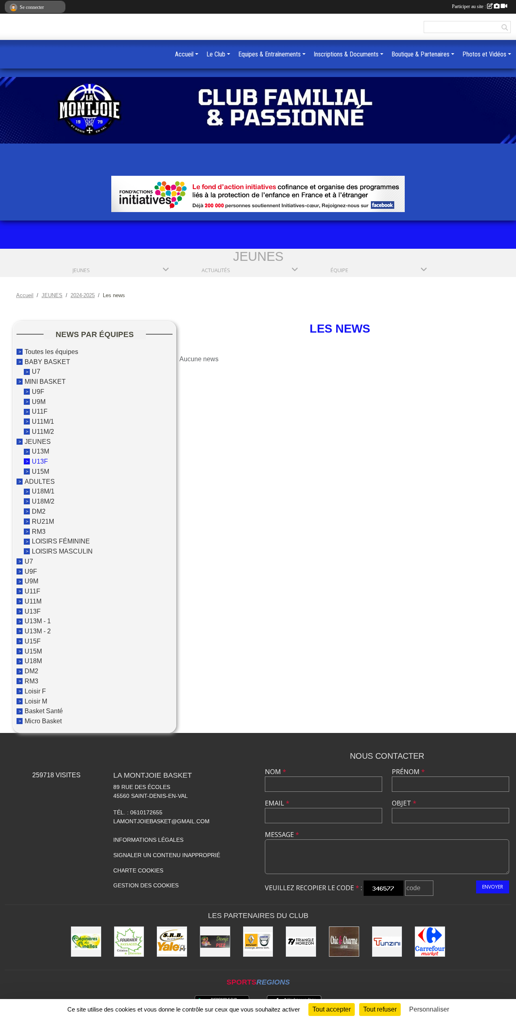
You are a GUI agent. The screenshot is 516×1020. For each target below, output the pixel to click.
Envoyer (492, 886)
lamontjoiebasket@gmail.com (161, 821)
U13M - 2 (38, 631)
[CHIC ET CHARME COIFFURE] (344, 941)
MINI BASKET (45, 381)
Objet (404, 803)
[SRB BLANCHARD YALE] (172, 941)
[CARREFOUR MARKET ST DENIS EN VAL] (430, 941)
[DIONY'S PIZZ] (215, 941)
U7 (36, 371)
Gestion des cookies (146, 885)
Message (282, 834)
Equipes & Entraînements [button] (269, 54)
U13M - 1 (38, 621)
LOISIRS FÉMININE (61, 541)
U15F (33, 641)
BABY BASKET (47, 361)
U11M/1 (43, 421)
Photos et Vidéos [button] (484, 54)
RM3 (39, 531)
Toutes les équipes (51, 351)
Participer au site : (469, 6)
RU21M (43, 521)
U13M (40, 451)
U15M (40, 471)
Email (277, 803)
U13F (40, 461)
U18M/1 (43, 491)
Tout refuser (380, 1009)
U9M (39, 401)
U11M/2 (43, 431)
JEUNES (38, 441)
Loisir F (35, 691)
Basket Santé (44, 711)
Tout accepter (331, 1009)
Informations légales (148, 840)
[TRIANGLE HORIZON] (301, 941)
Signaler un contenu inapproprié (166, 855)
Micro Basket (43, 721)
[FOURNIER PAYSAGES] (129, 941)
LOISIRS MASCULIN (62, 551)
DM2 (39, 511)
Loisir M (36, 700)
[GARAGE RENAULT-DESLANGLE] (258, 941)
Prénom (408, 771)
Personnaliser (429, 1009)
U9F (38, 391)
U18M (33, 661)
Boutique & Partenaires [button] (420, 54)
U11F (40, 411)
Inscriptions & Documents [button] (346, 54)
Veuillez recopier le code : (313, 887)
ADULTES (40, 481)
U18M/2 (43, 501)
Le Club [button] (215, 54)
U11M (33, 601)
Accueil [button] (184, 54)
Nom (275, 771)
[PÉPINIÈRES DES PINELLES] (86, 941)
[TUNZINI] (387, 941)
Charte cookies (138, 870)
